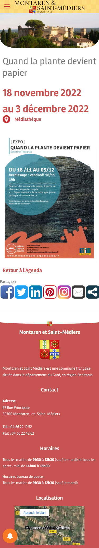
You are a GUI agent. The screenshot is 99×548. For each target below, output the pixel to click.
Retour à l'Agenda (22, 270)
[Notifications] (10, 536)
